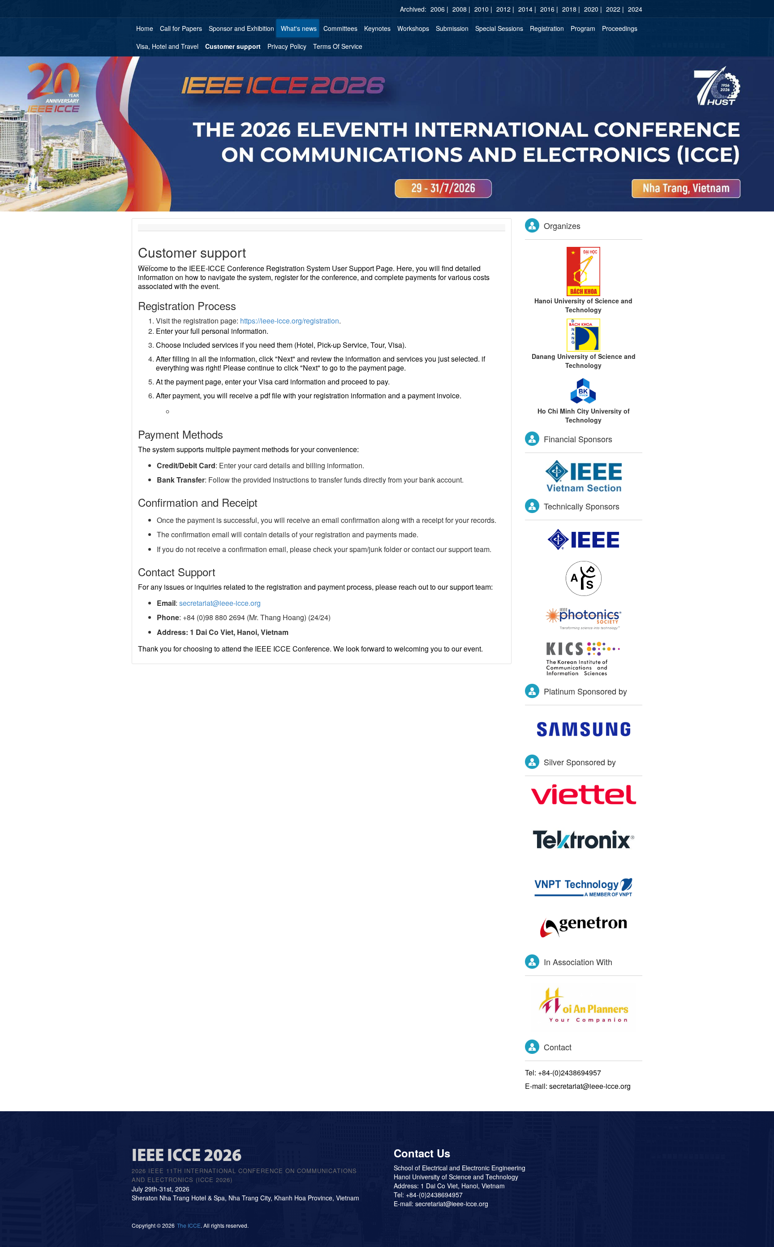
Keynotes (377, 28)
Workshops (413, 28)
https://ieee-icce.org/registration (289, 320)
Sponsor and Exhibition (241, 28)
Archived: (413, 8)
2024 (635, 8)
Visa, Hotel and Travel (167, 46)
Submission (452, 28)
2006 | (439, 8)
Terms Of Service (337, 46)
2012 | (505, 8)
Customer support (233, 46)
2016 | (549, 8)
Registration (547, 28)
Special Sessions (499, 28)
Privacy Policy (286, 46)
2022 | (615, 8)
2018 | (571, 8)
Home (144, 28)
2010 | (483, 8)
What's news (299, 28)
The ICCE (189, 1225)
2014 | (527, 8)
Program (583, 28)
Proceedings (619, 28)
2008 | (461, 8)
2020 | (593, 8)
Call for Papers (181, 28)
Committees (340, 28)
